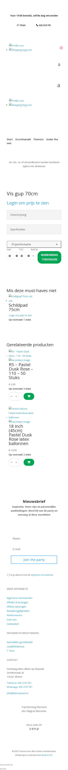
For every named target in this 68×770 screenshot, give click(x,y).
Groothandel (23, 139)
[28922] (29, 396)
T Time (10, 650)
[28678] (29, 462)
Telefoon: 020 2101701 (19, 683)
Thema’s (38, 139)
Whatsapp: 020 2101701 (20, 687)
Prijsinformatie (20, 244)
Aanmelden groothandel (20, 642)
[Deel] (8, 764)
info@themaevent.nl (17, 693)
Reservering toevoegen (49, 257)
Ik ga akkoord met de (32, 574)
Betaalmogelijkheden (18, 610)
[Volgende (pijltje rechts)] (4, 768)
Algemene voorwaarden (19, 598)
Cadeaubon (13, 623)
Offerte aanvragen (16, 606)
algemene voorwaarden (42, 574)
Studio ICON (46, 755)
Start (10, 139)
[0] (20, 49)
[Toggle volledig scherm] (4, 764)
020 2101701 (45, 25)
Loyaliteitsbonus (15, 646)
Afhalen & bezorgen (17, 602)
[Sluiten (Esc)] (11, 764)
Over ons (12, 619)
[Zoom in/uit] (1, 764)
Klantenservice (14, 615)
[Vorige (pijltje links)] (1, 768)
